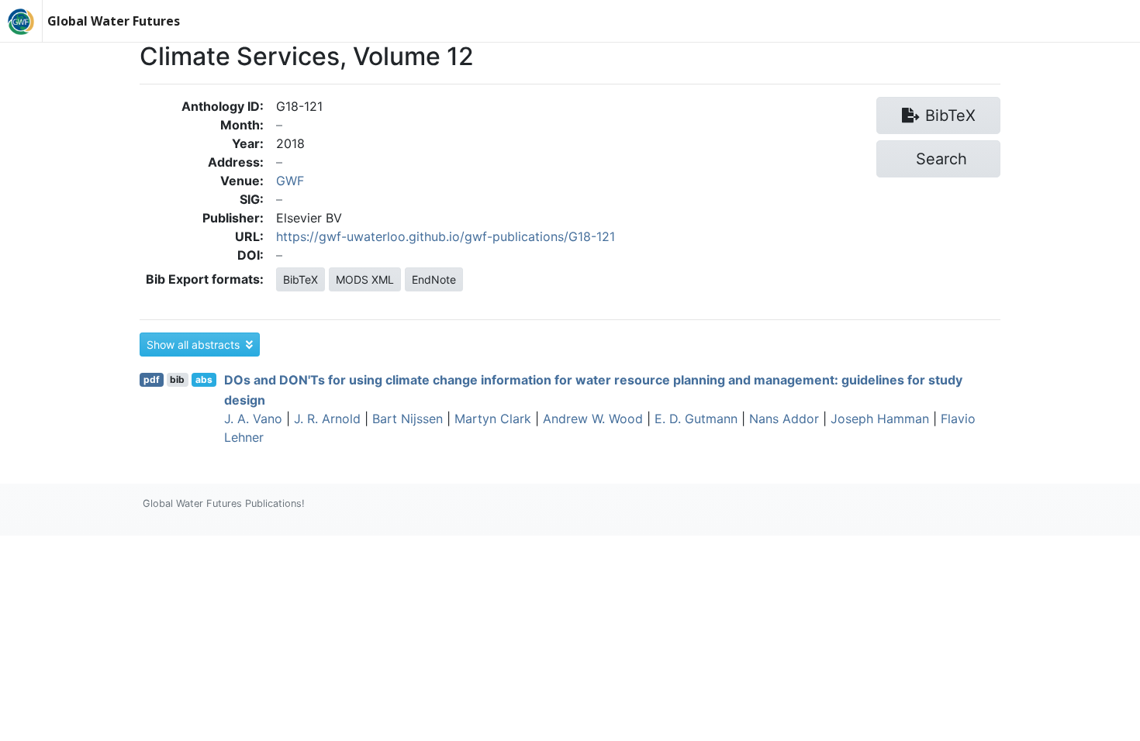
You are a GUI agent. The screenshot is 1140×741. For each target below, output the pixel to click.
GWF (290, 180)
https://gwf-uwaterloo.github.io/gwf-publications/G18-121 (445, 236)
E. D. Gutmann (696, 418)
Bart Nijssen (407, 418)
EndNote (434, 279)
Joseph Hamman (880, 418)
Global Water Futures (113, 20)
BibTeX (300, 279)
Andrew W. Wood (593, 418)
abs (203, 379)
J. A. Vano (253, 418)
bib (177, 379)
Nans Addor (784, 418)
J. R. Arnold (327, 418)
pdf (151, 379)
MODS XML (365, 279)
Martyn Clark (492, 418)
